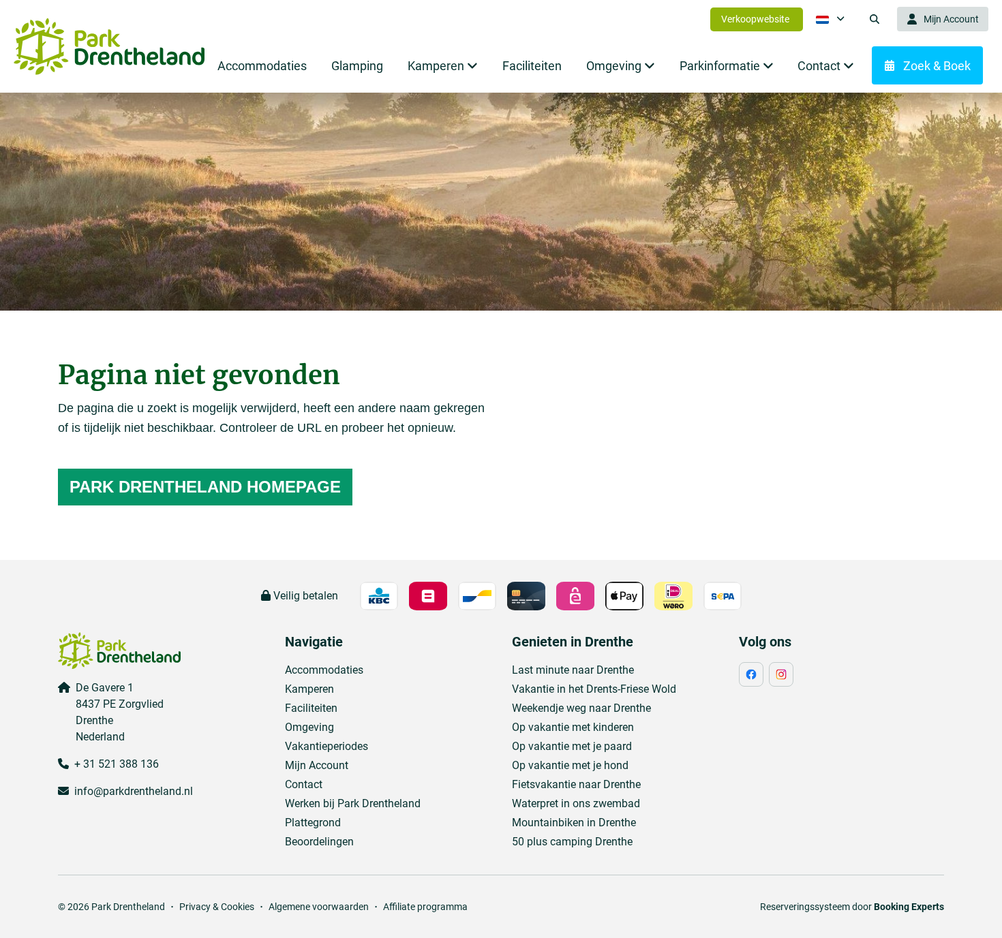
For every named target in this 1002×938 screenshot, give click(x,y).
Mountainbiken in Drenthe (574, 822)
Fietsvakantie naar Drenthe (576, 784)
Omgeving (309, 727)
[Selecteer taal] (830, 19)
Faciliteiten (311, 708)
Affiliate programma (425, 906)
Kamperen (309, 689)
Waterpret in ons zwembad (576, 803)
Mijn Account (316, 765)
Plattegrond (313, 822)
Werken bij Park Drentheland (353, 803)
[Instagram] (781, 674)
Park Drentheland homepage (205, 487)
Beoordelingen (319, 841)
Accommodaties (324, 669)
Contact (303, 784)
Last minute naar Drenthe (573, 669)
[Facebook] (751, 674)
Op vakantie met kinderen (573, 727)
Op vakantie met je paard (572, 746)
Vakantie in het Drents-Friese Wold (594, 689)
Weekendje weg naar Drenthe (581, 708)
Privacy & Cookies (216, 906)
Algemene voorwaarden (319, 906)
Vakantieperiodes (326, 746)
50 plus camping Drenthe (572, 841)
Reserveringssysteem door (852, 906)
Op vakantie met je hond (570, 765)
